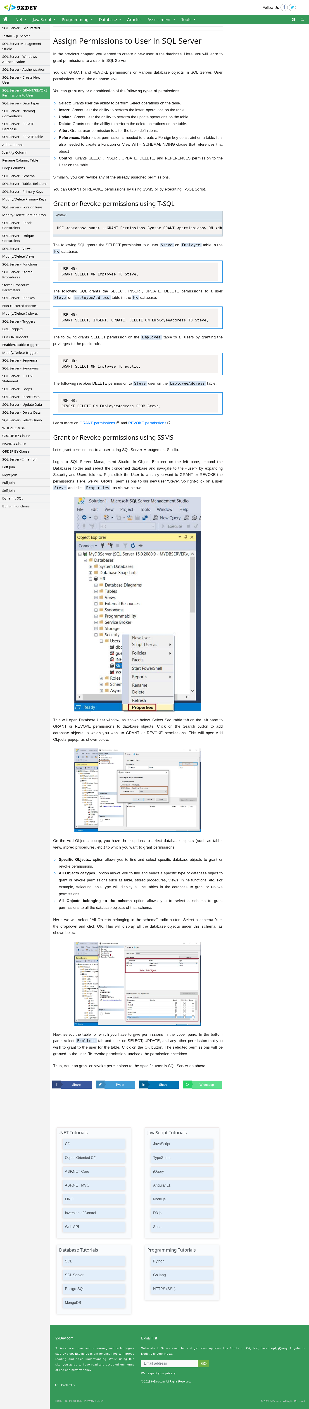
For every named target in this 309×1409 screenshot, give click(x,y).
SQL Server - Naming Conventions (18, 113)
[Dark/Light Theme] (293, 19)
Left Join (8, 467)
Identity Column (14, 152)
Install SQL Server (16, 36)
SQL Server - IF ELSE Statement (17, 378)
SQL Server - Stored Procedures (17, 274)
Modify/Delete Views (18, 256)
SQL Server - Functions (20, 264)
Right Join (9, 475)
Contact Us (68, 1385)
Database (108, 19)
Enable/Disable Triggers (20, 344)
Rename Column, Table (20, 160)
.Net (19, 19)
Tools (187, 19)
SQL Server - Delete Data (21, 412)
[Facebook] (284, 7)
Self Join (8, 490)
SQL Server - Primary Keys (22, 191)
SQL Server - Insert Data (21, 396)
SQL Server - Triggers (18, 321)
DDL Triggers (12, 329)
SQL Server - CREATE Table (22, 136)
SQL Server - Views (16, 248)
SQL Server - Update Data (22, 404)
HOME (58, 1401)
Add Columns (12, 144)
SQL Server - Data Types (21, 103)
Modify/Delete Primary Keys (24, 199)
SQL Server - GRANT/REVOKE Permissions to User (24, 93)
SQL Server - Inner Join (20, 459)
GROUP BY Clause (16, 435)
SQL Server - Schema (18, 176)
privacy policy (81, 1370)
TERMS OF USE (73, 1401)
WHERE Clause (13, 428)
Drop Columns (13, 168)
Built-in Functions (16, 506)
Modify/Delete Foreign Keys (24, 214)
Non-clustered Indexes (19, 305)
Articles (134, 19)
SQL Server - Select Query (22, 420)
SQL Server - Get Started (21, 28)
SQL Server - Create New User (21, 80)
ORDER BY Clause (15, 451)
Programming (76, 19)
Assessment (159, 19)
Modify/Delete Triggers (20, 352)
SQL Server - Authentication (23, 69)
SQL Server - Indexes (18, 297)
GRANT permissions (97, 423)
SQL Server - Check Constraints (17, 225)
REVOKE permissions (147, 423)
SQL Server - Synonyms (20, 368)
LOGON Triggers (15, 337)
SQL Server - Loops (17, 388)
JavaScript (43, 19)
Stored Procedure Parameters (15, 287)
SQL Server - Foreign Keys (22, 207)
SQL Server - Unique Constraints (18, 238)
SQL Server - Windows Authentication (19, 59)
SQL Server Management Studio (21, 46)
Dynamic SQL (12, 498)
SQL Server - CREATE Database (18, 126)
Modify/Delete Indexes (20, 313)
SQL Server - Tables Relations (24, 183)
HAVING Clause (14, 443)
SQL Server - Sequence (19, 360)
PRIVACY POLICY (94, 1401)
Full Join (8, 482)
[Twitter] (292, 7)
